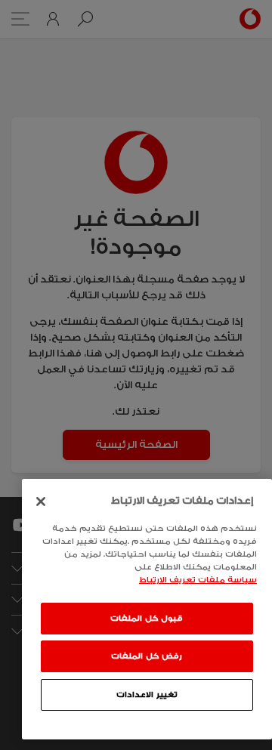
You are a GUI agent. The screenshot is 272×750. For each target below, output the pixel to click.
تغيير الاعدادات (147, 694)
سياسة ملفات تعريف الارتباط (198, 580)
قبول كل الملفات (146, 618)
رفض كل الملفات (146, 656)
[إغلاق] (40, 501)
